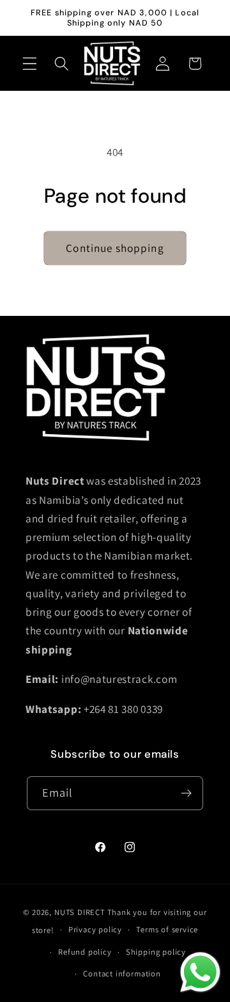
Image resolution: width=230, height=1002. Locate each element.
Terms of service (167, 929)
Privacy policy (95, 929)
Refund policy (84, 951)
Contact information (121, 973)
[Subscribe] (187, 793)
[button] (29, 63)
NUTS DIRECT (79, 912)
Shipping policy (156, 951)
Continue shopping (115, 247)
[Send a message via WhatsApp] (200, 972)
